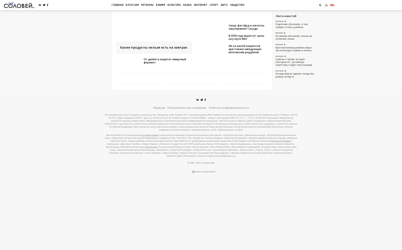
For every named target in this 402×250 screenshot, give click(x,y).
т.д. (234, 156)
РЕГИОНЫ (147, 5)
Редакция (159, 107)
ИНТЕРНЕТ (200, 5)
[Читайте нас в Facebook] (47, 5)
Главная (117, 5)
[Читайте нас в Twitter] (44, 5)
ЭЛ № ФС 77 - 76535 (244, 118)
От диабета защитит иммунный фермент (165, 61)
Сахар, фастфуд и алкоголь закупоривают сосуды (247, 27)
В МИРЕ (160, 5)
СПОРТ (214, 5)
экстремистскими (149, 135)
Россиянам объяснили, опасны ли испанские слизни (294, 37)
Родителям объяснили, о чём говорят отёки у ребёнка (292, 25)
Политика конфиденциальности (229, 107)
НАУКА (187, 5)
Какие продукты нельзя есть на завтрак (153, 47)
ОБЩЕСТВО (237, 5)
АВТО (224, 5)
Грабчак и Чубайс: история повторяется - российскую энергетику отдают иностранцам (294, 62)
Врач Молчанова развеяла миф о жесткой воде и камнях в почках (294, 49)
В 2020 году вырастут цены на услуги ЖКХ (246, 37)
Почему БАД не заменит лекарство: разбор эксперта (295, 75)
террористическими (280, 141)
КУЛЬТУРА (174, 5)
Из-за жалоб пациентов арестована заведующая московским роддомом (245, 49)
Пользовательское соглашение (186, 107)
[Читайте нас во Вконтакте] (39, 5)
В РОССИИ (132, 5)
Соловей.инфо (207, 162)
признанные (151, 147)
